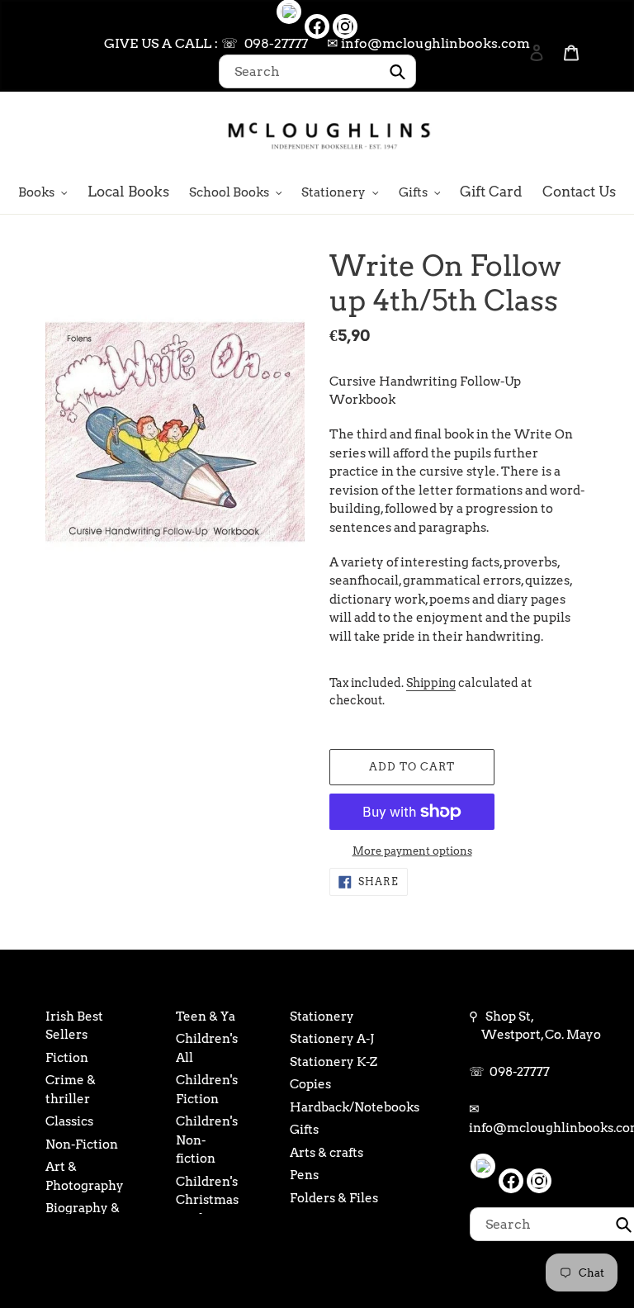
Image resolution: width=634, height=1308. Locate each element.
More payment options (412, 851)
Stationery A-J (332, 1038)
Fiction (66, 1057)
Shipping (431, 683)
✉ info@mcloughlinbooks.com (428, 43)
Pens (304, 1175)
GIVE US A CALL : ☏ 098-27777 (206, 43)
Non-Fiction (81, 1144)
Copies (310, 1084)
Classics (69, 1121)
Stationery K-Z (333, 1061)
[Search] (514, 134)
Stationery (322, 1016)
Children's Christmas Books (207, 1200)
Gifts (304, 1129)
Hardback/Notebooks (354, 1107)
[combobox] (317, 71)
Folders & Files (334, 1198)
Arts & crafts (326, 1152)
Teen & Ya (205, 1016)
